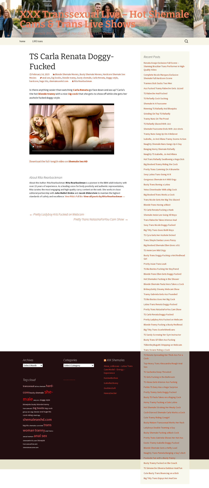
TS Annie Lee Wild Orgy (155, 250)
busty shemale (84, 77)
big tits (26, 425)
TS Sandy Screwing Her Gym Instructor (162, 334)
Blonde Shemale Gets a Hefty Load (160, 447)
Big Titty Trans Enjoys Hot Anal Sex (160, 478)
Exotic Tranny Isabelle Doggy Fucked (161, 442)
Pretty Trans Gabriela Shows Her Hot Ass (163, 437)
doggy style (112, 77)
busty (34, 404)
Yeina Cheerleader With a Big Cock (160, 189)
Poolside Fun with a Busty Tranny (159, 457)
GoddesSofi (110, 388)
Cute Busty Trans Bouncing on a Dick (161, 473)
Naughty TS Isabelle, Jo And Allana (160, 154)
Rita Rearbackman (83, 81)
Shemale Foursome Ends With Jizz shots (163, 128)
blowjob (41, 440)
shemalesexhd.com (58, 81)
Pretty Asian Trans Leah (155, 263)
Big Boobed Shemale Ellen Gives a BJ (162, 245)
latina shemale (40, 386)
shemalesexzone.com (31, 447)
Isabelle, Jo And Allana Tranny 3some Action (165, 138)
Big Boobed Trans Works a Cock (159, 194)
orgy (31, 412)
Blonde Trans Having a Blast (157, 204)
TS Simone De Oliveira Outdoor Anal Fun (163, 468)
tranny (40, 430)
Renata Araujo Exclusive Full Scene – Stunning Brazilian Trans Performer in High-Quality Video (164, 66)
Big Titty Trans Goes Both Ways (159, 230)
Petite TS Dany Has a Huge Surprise (161, 387)
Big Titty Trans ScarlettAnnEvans (159, 329)
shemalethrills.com (30, 441)
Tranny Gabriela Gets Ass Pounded (160, 294)
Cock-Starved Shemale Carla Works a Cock (164, 412)
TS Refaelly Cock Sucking (156, 98)
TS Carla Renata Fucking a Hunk (159, 209)
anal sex (46, 77)
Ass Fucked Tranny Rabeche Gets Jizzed (163, 88)
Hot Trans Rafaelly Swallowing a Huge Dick (164, 159)
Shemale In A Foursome (155, 103)
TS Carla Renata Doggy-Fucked (158, 314)
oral (41, 411)
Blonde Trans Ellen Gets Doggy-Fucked (162, 273)
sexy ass (36, 400)
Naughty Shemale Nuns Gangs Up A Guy (163, 144)
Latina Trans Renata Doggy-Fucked (160, 304)
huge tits (44, 81)
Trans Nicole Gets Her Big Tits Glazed (162, 199)
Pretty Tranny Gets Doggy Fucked (160, 392)
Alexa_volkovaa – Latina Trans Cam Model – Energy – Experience (118, 369)
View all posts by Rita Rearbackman (104, 196)
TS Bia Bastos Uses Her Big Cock (159, 299)
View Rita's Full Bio (74, 196)
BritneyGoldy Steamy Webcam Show (161, 289)
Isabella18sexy (111, 383)
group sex (26, 412)
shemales (32, 425)
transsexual (28, 386)
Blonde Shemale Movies (67, 74)
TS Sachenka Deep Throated (157, 371)
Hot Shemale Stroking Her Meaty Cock (162, 407)
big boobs (56, 77)
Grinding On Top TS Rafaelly (157, 113)
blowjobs (27, 404)
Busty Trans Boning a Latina (157, 184)
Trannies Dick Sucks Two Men (158, 83)
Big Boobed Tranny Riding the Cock (161, 164)
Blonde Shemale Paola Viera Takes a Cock (164, 284)
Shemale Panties (73, 379)
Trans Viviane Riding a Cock (157, 349)
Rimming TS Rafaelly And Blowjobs (160, 108)
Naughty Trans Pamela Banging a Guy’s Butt (164, 452)
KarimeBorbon (111, 377)
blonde (36, 412)
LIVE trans (37, 41)
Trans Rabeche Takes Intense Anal (160, 219)
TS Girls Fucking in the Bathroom (159, 377)
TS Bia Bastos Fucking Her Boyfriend (161, 268)
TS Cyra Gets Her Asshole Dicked (160, 235)
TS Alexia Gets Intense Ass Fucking (160, 382)
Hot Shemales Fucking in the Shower (161, 279)
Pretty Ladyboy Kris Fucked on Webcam (56, 214)
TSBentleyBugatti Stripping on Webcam (163, 344)
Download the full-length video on (58, 161)
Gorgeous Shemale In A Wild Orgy (160, 179)
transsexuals (27, 408)
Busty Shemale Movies (91, 74)
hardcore (33, 81)
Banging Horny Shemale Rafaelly (159, 149)
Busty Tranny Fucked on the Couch (160, 463)
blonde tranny (69, 77)
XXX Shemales (116, 360)
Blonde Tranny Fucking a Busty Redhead (163, 324)
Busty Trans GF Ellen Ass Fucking (159, 339)
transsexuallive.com (30, 444)
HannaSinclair (110, 393)
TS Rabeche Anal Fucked (155, 93)
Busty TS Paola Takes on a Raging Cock (162, 397)
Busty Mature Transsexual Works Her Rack (164, 422)
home (22, 41)
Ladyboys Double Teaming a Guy (159, 427)
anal (46, 431)
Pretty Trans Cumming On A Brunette (161, 169)
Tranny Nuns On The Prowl (156, 118)
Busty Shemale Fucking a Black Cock (161, 432)
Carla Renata (99, 77)
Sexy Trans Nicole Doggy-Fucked (159, 225)
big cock (48, 408)
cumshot (40, 425)
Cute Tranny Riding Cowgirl (156, 417)
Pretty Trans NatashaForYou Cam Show (101, 219)
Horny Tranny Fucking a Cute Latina (160, 402)
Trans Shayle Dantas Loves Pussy (160, 240)
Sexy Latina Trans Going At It (157, 174)
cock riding (28, 415)
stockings (36, 415)
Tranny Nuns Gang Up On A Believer (161, 133)
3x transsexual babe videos (67, 379)
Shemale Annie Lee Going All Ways (160, 214)
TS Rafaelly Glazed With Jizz (157, 123)
